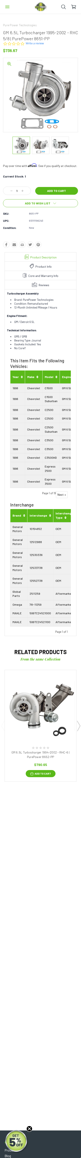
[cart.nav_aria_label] (76, 7)
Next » (61, 494)
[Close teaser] (29, 1129)
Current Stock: (14, 176)
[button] (16, 1141)
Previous (3, 725)
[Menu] (7, 7)
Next (78, 725)
